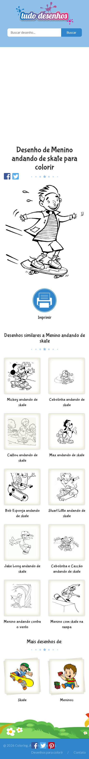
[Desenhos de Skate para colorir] (22, 676)
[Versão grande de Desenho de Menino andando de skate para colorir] (44, 232)
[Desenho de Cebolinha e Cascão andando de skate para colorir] (67, 543)
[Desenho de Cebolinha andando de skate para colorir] (67, 376)
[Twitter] (43, 747)
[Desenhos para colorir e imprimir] (44, 14)
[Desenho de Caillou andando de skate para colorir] (22, 432)
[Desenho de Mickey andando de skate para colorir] (22, 376)
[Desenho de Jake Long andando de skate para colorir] (22, 543)
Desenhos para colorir (47, 752)
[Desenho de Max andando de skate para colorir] (67, 432)
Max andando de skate (66, 455)
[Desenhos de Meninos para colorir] (67, 676)
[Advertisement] (44, 96)
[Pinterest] (51, 747)
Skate (22, 700)
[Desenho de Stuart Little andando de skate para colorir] (67, 487)
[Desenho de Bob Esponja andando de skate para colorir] (22, 487)
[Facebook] (35, 747)
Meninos (66, 700)
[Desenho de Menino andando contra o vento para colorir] (22, 598)
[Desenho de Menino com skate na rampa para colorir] (67, 598)
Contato (80, 752)
